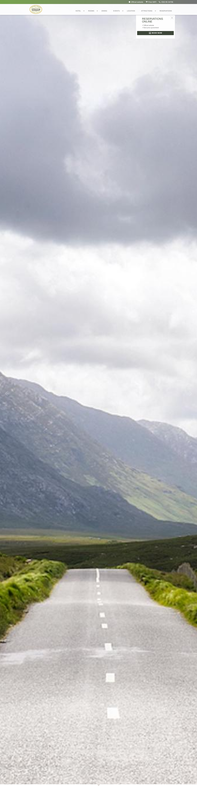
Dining (104, 11)
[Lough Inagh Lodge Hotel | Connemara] (93, 780)
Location (131, 11)
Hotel (78, 11)
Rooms (91, 11)
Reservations (166, 11)
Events (116, 11)
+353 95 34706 (166, 2)
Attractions (146, 11)
